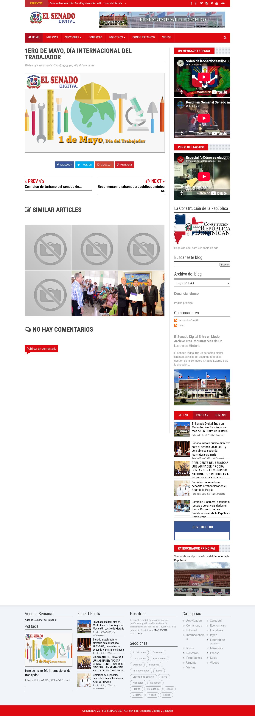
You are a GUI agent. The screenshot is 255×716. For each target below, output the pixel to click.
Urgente (137, 694)
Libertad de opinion (143, 676)
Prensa (136, 688)
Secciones (72, 37)
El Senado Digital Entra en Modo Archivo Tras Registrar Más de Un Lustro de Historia (75, 3)
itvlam (181, 325)
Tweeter (86, 164)
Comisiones (139, 658)
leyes (159, 670)
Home (35, 37)
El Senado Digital (116, 710)
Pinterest (126, 164)
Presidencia (153, 688)
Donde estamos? (143, 37)
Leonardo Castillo (189, 320)
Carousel (157, 652)
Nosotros (116, 37)
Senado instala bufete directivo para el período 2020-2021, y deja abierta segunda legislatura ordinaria (211, 448)
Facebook (66, 164)
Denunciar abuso (186, 293)
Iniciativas (154, 664)
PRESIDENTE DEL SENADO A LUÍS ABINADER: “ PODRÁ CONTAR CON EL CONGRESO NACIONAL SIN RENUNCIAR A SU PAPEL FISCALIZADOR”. (210, 470)
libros (164, 676)
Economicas (159, 658)
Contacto (95, 37)
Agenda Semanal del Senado (40, 620)
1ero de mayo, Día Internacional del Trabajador (48, 673)
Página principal (183, 303)
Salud (170, 688)
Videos (166, 37)
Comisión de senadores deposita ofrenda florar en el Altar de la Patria (209, 486)
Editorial (137, 664)
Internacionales (141, 670)
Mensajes (138, 682)
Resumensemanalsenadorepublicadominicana (131, 188)
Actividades (139, 652)
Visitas (166, 694)
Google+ (106, 164)
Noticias (52, 37)
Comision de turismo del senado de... (53, 186)
